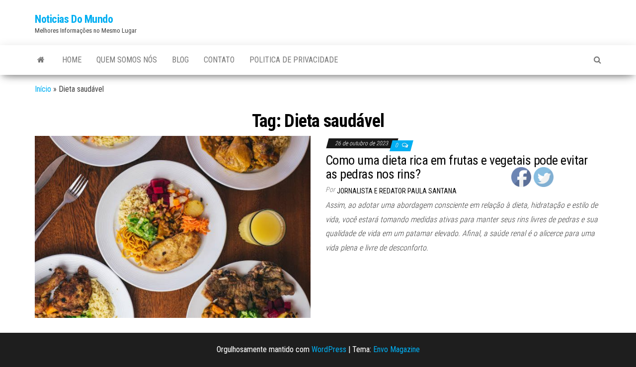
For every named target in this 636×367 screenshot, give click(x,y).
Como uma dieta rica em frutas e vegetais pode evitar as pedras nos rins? (456, 167)
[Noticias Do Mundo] (41, 60)
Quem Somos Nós (126, 59)
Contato (219, 59)
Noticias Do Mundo (74, 19)
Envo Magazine (396, 349)
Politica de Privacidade (293, 59)
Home (71, 59)
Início (43, 89)
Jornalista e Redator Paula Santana (397, 191)
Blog (180, 59)
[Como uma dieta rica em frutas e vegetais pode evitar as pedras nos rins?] (173, 226)
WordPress (329, 349)
